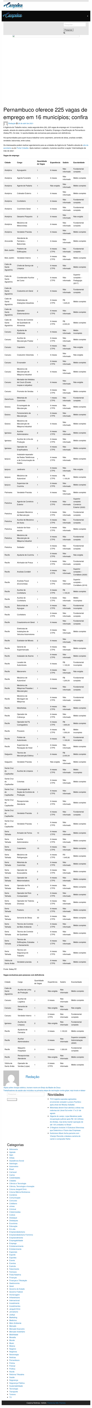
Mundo (12, 1340)
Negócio (12, 1349)
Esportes (12, 1257)
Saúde (12, 1377)
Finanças (13, 1277)
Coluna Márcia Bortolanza (19, 1192)
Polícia (12, 1363)
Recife (11, 1371)
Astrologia (13, 1163)
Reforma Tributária (16, 1374)
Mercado (12, 1326)
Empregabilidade (16, 1240)
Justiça (12, 1314)
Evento (12, 1260)
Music (11, 1343)
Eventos (12, 1263)
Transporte (13, 1391)
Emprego (13, 1243)
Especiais (13, 1252)
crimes (12, 1206)
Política (12, 1368)
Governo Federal (16, 1291)
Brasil (11, 1169)
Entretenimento (15, 1249)
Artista (11, 1157)
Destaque (13, 1217)
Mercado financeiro (17, 1329)
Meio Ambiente (15, 1323)
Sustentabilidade (16, 1386)
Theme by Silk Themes (56, 1403)
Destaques (13, 1220)
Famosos (13, 1272)
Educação (13, 1226)
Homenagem (14, 1294)
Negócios (13, 1351)
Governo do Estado (17, 1289)
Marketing (13, 1317)
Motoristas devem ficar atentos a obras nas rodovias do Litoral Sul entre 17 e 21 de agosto (67, 1110)
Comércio (13, 1195)
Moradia (12, 1337)
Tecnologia (13, 1388)
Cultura (12, 1215)
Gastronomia (14, 1283)
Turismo (12, 1394)
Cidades (12, 1180)
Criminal (12, 1209)
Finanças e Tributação (18, 1280)
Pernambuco (14, 1360)
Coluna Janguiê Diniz (18, 1189)
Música (12, 1346)
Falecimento (14, 1269)
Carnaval (13, 1172)
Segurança (13, 1380)
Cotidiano (13, 1203)
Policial (12, 1366)
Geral (11, 1286)
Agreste (12, 1152)
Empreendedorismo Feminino (21, 1234)
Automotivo (13, 1166)
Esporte (12, 1254)
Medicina (13, 1320)
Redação (12, 123)
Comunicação (14, 1197)
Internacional (14, 1300)
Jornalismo (13, 1311)
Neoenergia (14, 1354)
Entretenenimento (16, 1246)
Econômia (13, 1223)
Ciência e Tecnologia (17, 1183)
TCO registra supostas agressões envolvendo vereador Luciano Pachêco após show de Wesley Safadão (65, 1102)
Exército (12, 1266)
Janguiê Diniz (14, 1309)
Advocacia (13, 1149)
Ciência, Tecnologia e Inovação (21, 1186)
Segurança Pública (17, 1383)
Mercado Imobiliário (17, 1331)
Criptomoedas (15, 1212)
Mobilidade (13, 1334)
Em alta (12, 1229)
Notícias (12, 1357)
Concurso (13, 1200)
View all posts (31, 1081)
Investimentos (14, 1306)
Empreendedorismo (17, 1232)
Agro (11, 1155)
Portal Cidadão (23, 148)
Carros (12, 1175)
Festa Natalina (15, 1274)
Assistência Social (16, 1160)
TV (10, 1397)
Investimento (14, 1303)
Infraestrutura (14, 1297)
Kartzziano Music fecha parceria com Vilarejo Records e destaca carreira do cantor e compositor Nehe (65, 1136)
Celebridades (14, 1177)
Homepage (6, 103)
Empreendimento (16, 1237)
